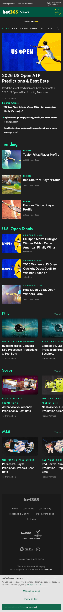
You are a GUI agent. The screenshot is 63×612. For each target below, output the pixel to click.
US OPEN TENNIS (33, 235)
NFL (43, 28)
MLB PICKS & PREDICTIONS (18, 460)
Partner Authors (9, 358)
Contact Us (28, 508)
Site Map (31, 519)
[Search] (57, 28)
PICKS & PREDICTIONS (24, 28)
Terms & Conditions (44, 513)
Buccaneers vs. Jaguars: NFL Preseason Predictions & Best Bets (19, 349)
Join (57, 12)
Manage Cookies (31, 591)
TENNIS (27, 151)
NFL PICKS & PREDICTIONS (18, 341)
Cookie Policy (34, 584)
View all (57, 314)
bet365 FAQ (45, 508)
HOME (5, 28)
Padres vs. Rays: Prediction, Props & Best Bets (18, 467)
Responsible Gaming (56, 4)
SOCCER (52, 28)
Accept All (31, 607)
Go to (27, 21)
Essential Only (31, 599)
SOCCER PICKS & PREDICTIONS (12, 400)
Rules (15, 508)
